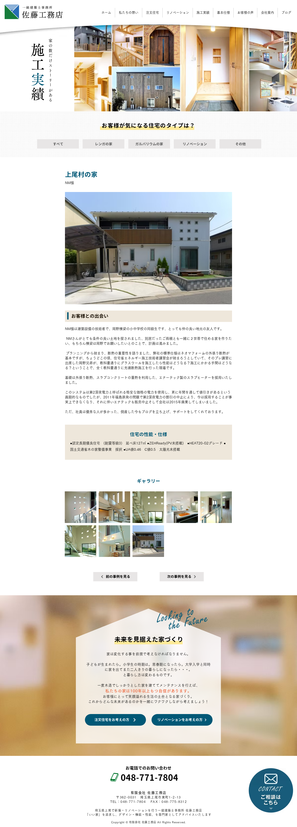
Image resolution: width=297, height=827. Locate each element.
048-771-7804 (145, 777)
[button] (267, 12)
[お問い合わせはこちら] (271, 790)
